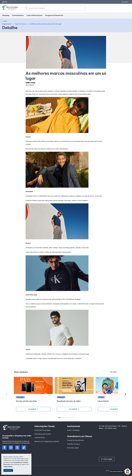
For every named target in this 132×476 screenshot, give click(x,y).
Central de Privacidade (42, 430)
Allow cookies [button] (8, 470)
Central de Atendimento (75, 440)
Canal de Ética (39, 438)
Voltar (4, 21)
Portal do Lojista (73, 448)
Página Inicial (6, 24)
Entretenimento (18, 15)
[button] (125, 394)
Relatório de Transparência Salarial (46, 441)
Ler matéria (33, 409)
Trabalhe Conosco (73, 444)
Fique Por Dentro (20, 24)
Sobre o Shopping (73, 430)
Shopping (5, 15)
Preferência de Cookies (42, 434)
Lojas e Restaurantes (34, 15)
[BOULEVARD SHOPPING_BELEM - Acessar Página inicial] (10, 8)
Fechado (126, 2)
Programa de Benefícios (54, 15)
